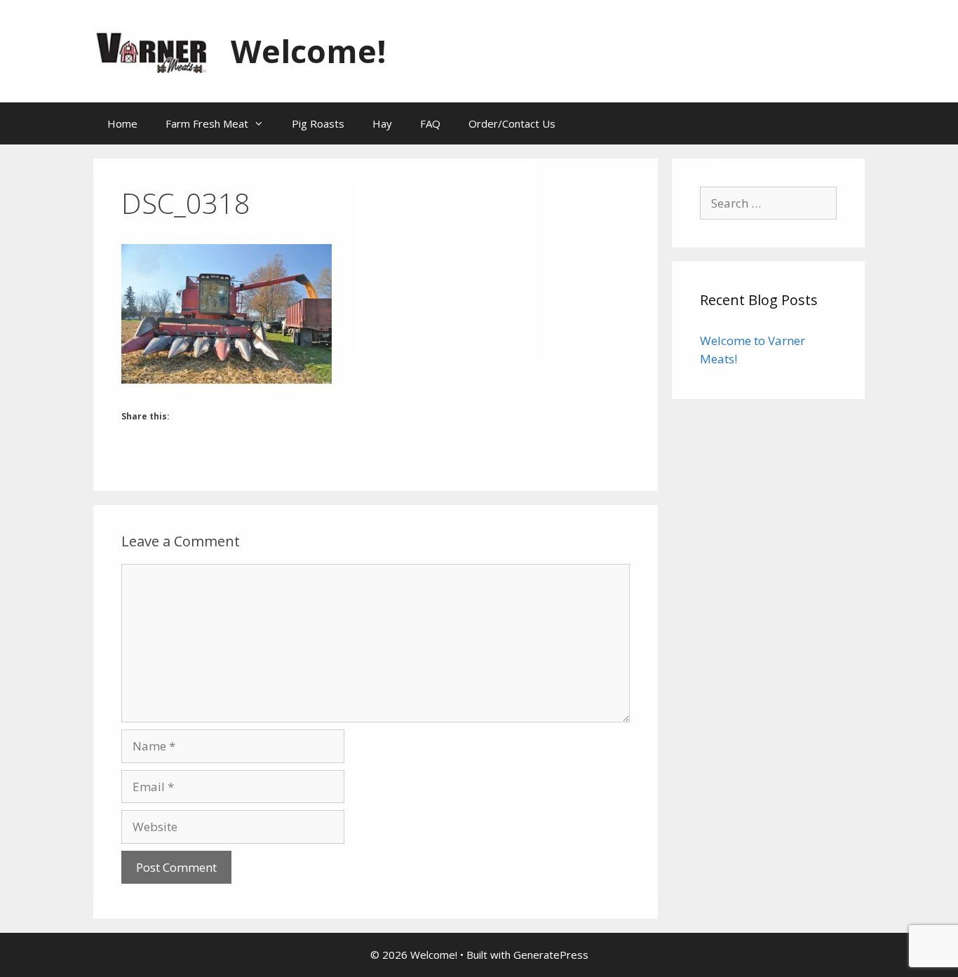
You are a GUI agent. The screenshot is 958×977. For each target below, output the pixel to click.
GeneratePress (550, 955)
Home (122, 123)
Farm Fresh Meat (207, 123)
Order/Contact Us (511, 123)
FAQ (430, 123)
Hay (382, 123)
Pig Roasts (318, 123)
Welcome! (308, 50)
